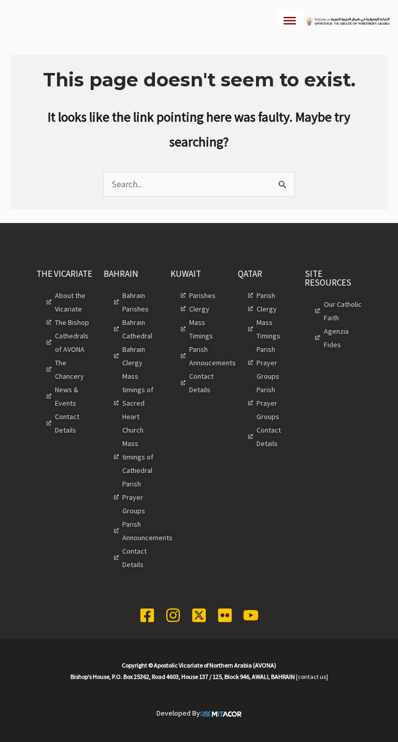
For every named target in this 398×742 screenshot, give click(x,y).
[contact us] (312, 676)
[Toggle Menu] (289, 20)
